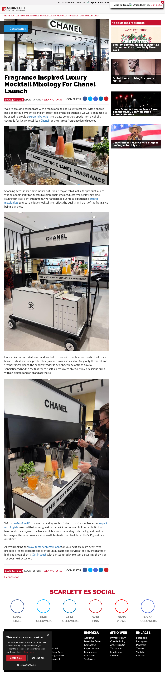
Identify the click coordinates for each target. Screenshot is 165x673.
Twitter (140, 648)
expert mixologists (39, 116)
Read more (29, 652)
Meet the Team (92, 641)
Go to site (156, 4)
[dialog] (27, 650)
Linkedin (140, 655)
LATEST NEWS (19, 15)
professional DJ (22, 523)
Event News (11, 577)
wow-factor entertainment (44, 547)
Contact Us (90, 644)
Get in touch (39, 554)
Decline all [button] (37, 658)
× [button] (48, 635)
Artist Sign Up (117, 644)
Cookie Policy (117, 641)
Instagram (141, 641)
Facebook (141, 637)
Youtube (140, 651)
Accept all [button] (16, 658)
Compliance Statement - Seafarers (90, 655)
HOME (7, 15)
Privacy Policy (118, 637)
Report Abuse (91, 648)
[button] (84, 98)
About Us (89, 637)
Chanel (44, 120)
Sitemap (114, 655)
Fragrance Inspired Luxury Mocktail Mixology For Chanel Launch (63, 15)
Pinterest (141, 644)
